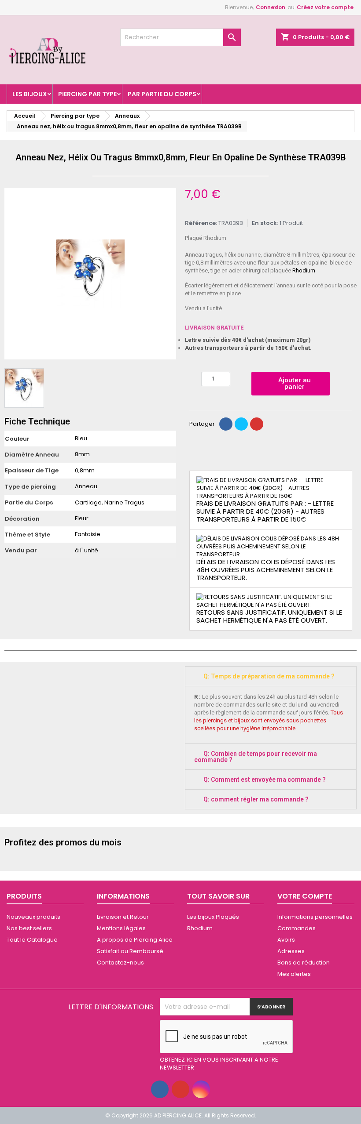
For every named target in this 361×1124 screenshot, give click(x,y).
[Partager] (225, 424)
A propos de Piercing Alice (135, 939)
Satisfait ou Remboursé (130, 951)
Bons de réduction (303, 962)
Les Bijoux (29, 94)
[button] (12, 273)
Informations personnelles (315, 917)
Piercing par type (87, 94)
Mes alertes (294, 974)
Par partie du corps (162, 94)
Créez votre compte (325, 7)
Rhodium (303, 270)
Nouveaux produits (33, 917)
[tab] (270, 676)
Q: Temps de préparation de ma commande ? (269, 676)
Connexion (270, 7)
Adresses (291, 951)
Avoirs (286, 939)
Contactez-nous (120, 962)
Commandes (296, 928)
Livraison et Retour (123, 917)
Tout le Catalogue (32, 939)
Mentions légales (121, 928)
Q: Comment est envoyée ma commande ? (264, 779)
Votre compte (304, 896)
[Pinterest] (256, 424)
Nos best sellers (29, 928)
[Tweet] (241, 424)
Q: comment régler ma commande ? (256, 799)
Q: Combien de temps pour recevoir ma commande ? (255, 756)
